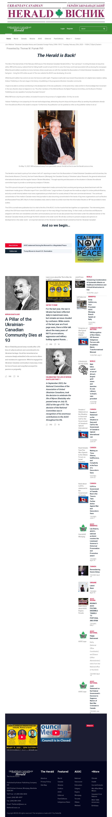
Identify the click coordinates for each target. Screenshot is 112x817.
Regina (77, 792)
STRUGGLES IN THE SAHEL (83, 363)
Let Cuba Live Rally (81, 298)
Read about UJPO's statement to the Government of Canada (82, 489)
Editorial (48, 39)
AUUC (40, 39)
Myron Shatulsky (12, 314)
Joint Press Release (79, 278)
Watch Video (89, 726)
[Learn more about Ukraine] (83, 587)
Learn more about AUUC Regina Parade (82, 609)
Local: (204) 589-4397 (14, 797)
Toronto (77, 799)
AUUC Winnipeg (93, 524)
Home (8, 39)
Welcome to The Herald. (32, 251)
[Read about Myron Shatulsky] (24, 293)
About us (44, 778)
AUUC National (93, 632)
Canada (24, 39)
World (16, 39)
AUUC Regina (92, 599)
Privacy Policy (46, 782)
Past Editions (58, 39)
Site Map (44, 785)
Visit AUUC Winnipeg (82, 535)
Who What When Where (97, 790)
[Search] (104, 29)
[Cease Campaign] (89, 248)
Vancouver (78, 782)
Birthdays (95, 805)
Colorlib (58, 813)
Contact (77, 39)
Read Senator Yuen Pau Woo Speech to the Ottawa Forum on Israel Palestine (83, 455)
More (68, 39)
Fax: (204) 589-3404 (14, 801)
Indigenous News (64, 802)
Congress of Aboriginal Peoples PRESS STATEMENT (82, 332)
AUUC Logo (82, 641)
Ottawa (77, 802)
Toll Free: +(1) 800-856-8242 (17, 794)
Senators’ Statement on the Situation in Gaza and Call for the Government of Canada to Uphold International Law (83, 420)
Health (94, 782)
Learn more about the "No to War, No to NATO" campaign (59, 278)
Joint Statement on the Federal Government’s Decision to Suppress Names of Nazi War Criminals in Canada (44, 245)
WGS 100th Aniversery (95, 801)
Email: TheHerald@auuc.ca (16, 804)
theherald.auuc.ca (13, 807)
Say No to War (51, 305)
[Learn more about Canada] (83, 571)
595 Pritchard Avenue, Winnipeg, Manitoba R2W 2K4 (22, 789)
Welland (77, 805)
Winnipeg (92, 296)
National (78, 778)
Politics (60, 788)
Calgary (77, 788)
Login (63, 28)
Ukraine (32, 39)
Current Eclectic (97, 785)
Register (70, 28)
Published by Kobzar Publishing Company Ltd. (22, 784)
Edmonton (78, 785)
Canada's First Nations (96, 328)
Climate (94, 778)
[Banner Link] (56, 11)
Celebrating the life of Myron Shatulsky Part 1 (58, 378)
